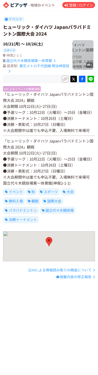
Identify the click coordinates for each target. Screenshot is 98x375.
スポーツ (51, 191)
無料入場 (16, 200)
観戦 (34, 200)
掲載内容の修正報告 (75, 276)
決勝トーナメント (23, 219)
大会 (70, 191)
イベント (16, 191)
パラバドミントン (23, 210)
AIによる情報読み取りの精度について (61, 269)
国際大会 (54, 200)
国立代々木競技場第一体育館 (29, 60)
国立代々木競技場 (59, 210)
